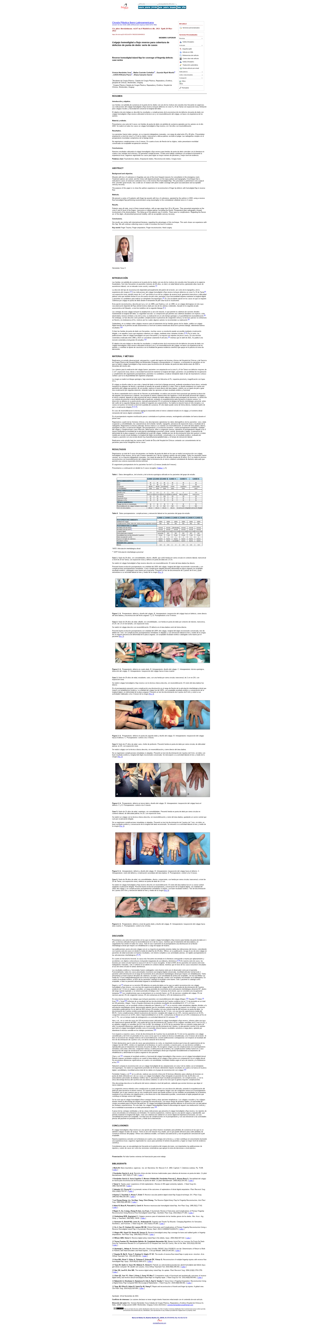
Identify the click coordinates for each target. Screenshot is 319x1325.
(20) (155, 1030)
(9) (189, 319)
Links (115, 1170)
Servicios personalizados (191, 28)
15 (179, 960)
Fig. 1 (160, 572)
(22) (185, 1069)
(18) (117, 1000)
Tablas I (160, 468)
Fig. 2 (121, 636)
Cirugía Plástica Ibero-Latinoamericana (133, 22)
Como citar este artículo (191, 59)
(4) (205, 291)
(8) (205, 315)
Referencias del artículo (191, 55)
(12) (145, 339)
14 (139, 954)
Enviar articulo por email (191, 68)
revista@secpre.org (159, 1323)
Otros (184, 81)
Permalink (185, 88)
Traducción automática (190, 65)
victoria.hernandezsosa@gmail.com (180, 1305)
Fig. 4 (120, 757)
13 (136, 406)
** (154, 72)
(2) (130, 1073)
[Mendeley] (180, 81)
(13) (187, 998)
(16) (120, 992)
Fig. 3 (151, 694)
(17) (196, 998)
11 (186, 333)
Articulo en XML (188, 52)
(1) (156, 285)
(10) (121, 327)
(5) (163, 298)
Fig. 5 (122, 826)
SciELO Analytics (188, 42)
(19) (125, 1000)
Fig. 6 (166, 890)
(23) (156, 1107)
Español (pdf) (187, 49)
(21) (121, 1056)
